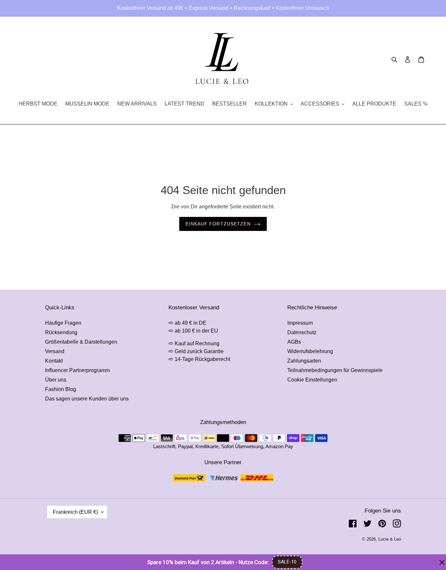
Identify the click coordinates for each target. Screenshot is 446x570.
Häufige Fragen (63, 323)
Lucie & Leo (389, 539)
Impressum (300, 323)
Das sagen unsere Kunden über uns (87, 398)
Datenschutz (301, 332)
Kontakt (54, 361)
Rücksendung (61, 332)
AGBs (294, 342)
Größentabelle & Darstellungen (81, 342)
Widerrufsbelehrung (310, 351)
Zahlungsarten (304, 361)
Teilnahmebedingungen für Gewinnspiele (335, 370)
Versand (54, 351)
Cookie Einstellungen (312, 380)
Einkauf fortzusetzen (217, 223)
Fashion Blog (60, 389)
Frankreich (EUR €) (75, 512)
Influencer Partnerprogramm (77, 370)
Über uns (55, 380)
